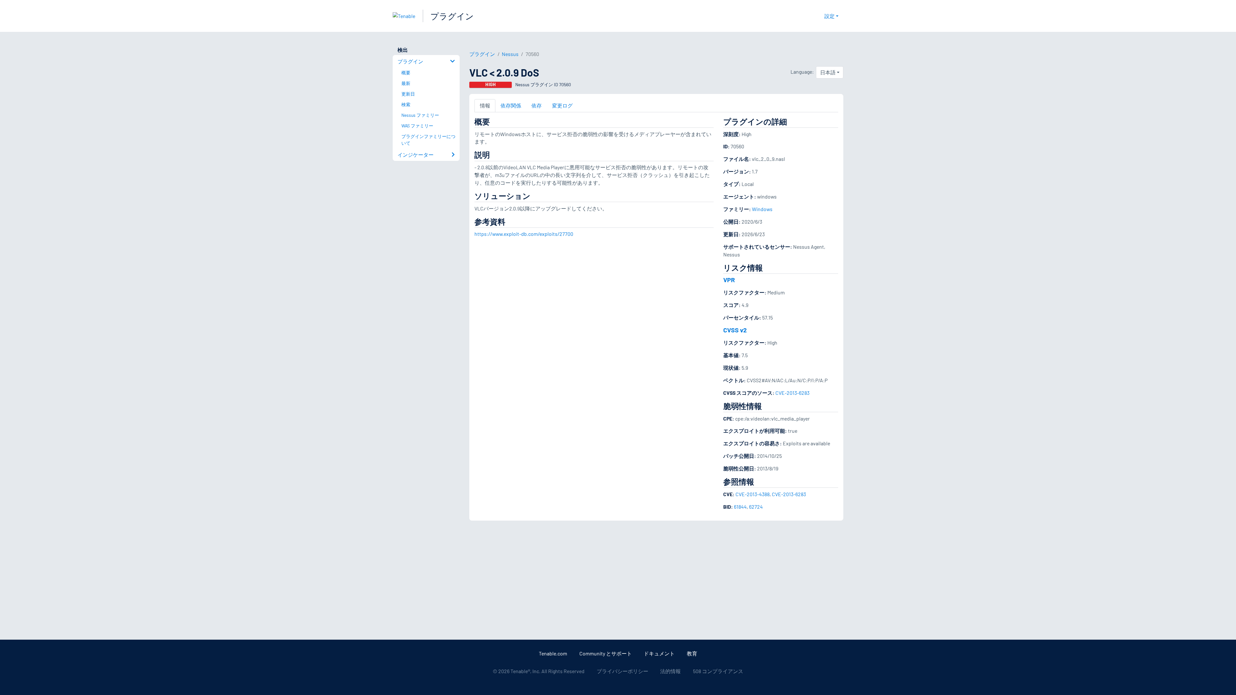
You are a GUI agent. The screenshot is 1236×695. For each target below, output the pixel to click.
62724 (756, 507)
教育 (692, 653)
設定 (829, 16)
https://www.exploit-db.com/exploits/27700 (523, 234)
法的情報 (670, 671)
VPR (729, 279)
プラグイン (452, 16)
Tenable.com (553, 653)
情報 (485, 105)
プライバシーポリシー (622, 671)
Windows (762, 209)
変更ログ (562, 105)
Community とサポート (605, 653)
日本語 (828, 72)
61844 (740, 507)
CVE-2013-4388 (752, 494)
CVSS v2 (735, 330)
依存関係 (511, 105)
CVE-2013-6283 (792, 393)
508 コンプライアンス (718, 671)
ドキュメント (659, 653)
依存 (536, 105)
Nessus (510, 54)
